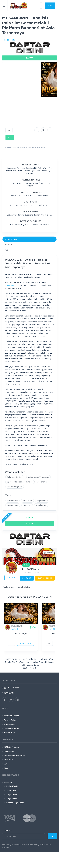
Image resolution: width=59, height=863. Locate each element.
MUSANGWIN (10, 285)
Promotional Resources (14, 755)
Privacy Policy (10, 720)
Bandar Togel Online (15, 802)
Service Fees (9, 732)
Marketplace (8, 587)
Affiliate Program (11, 747)
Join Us (8, 830)
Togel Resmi (41, 505)
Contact (26, 578)
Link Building (24, 587)
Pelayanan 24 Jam (14, 477)
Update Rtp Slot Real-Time (18, 482)
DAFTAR (29, 58)
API (5, 764)
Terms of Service (11, 715)
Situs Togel (27, 500)
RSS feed (8, 759)
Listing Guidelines (11, 728)
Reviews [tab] (9, 244)
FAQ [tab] (7, 250)
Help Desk (14, 687)
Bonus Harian (39, 482)
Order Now (25, 643)
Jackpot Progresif (14, 486)
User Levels (9, 751)
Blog (6, 768)
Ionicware (8, 782)
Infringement (9, 724)
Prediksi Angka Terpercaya (37, 477)
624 (10, 137)
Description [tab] (11, 239)
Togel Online (42, 500)
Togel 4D (27, 505)
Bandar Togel (12, 505)
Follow (11, 578)
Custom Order (45, 578)
